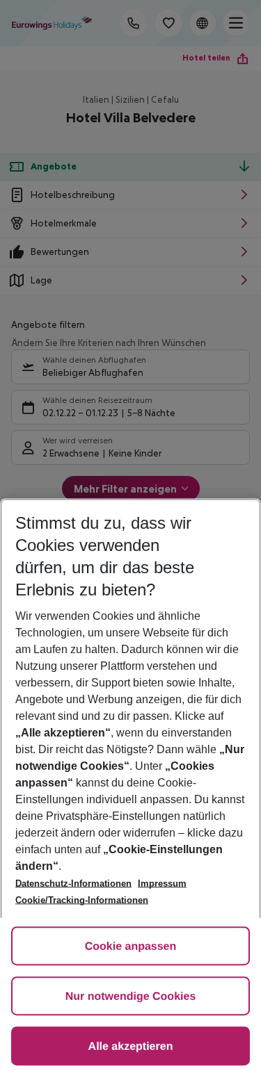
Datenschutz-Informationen (73, 883)
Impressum (162, 883)
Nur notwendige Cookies (130, 997)
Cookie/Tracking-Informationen (81, 900)
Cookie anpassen (131, 947)
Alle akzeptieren (130, 1047)
